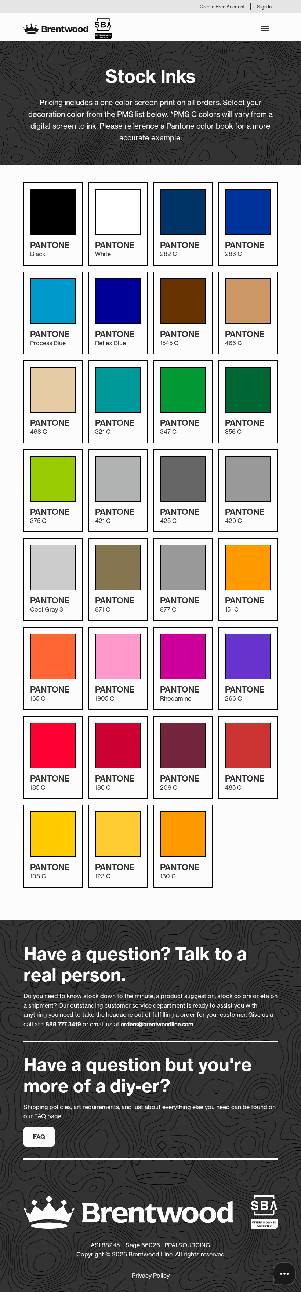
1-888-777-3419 (61, 1024)
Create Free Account (222, 7)
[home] (67, 29)
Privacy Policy (151, 1275)
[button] (265, 28)
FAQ (39, 1136)
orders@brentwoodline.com (157, 1024)
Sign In (264, 7)
